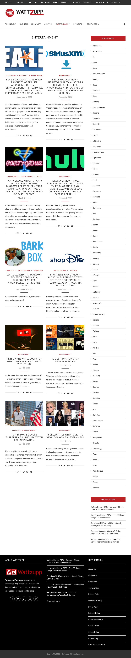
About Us (8, 2)
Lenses (95, 270)
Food (95, 180)
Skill (94, 409)
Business (24, 24)
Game (95, 202)
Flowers (96, 174)
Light (95, 281)
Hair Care (96, 219)
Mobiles (96, 298)
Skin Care (96, 415)
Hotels (95, 247)
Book (95, 85)
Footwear (96, 186)
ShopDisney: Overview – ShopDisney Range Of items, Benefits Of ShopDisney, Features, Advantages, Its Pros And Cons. (65, 280)
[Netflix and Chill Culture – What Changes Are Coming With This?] (24, 337)
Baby (95, 63)
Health (95, 225)
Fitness (95, 169)
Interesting (78, 24)
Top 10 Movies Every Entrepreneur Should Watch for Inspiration (24, 437)
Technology (11, 24)
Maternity (96, 292)
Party (39, 177)
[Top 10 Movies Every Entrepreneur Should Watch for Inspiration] (24, 413)
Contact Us (32, 2)
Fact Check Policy (95, 601)
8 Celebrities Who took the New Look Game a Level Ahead (65, 436)
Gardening (97, 208)
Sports (95, 432)
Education (23, 75)
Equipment (97, 158)
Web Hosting (98, 471)
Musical (96, 309)
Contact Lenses (99, 107)
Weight (95, 477)
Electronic (97, 147)
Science (96, 387)
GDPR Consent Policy (96, 645)
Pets (94, 353)
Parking (96, 331)
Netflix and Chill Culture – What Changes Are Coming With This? (24, 361)
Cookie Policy (45, 2)
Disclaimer (76, 2)
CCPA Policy (20, 2)
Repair (95, 381)
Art (94, 57)
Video (95, 465)
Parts (95, 337)
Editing (95, 135)
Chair (95, 96)
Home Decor (98, 242)
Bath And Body (99, 74)
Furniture (96, 197)
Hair (94, 214)
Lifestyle (48, 24)
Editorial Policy (102, 2)
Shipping (96, 398)
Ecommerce (97, 130)
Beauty (95, 79)
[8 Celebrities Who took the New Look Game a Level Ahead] (65, 413)
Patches (96, 348)
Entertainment (63, 24)
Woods (95, 482)
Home (95, 236)
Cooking (96, 113)
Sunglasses (97, 437)
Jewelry (96, 258)
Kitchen (96, 264)
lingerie (96, 286)
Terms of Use (93, 588)
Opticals (96, 320)
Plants (95, 365)
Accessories (11, 75)
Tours (95, 454)
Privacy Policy (93, 594)
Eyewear (96, 163)
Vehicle (96, 460)
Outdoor (96, 326)
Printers (96, 370)
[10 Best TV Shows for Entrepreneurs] (65, 337)
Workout (96, 488)
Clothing (96, 102)
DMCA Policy (87, 2)
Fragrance (97, 191)
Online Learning (99, 314)
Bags (95, 68)
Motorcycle (97, 303)
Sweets (96, 443)
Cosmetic (96, 119)
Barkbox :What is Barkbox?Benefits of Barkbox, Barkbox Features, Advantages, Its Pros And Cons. (24, 280)
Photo (95, 359)
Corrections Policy (60, 2)
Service (96, 393)
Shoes (95, 404)
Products (96, 376)
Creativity (36, 24)
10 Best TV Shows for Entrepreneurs (65, 360)
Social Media (93, 24)
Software (96, 426)
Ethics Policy (116, 2)
